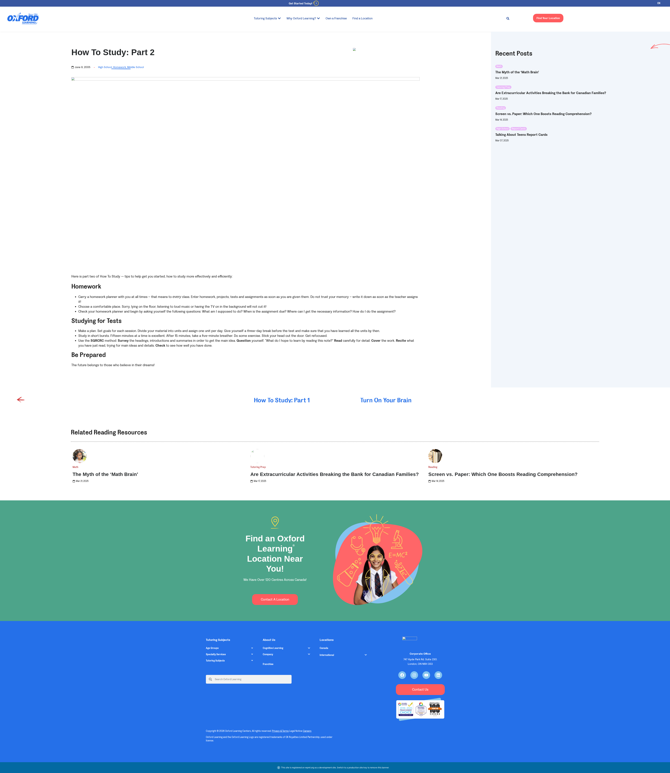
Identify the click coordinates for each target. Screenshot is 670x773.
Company (268, 654)
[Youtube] (426, 675)
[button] (508, 18)
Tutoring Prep (503, 87)
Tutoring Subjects (215, 660)
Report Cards (519, 128)
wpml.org (309, 767)
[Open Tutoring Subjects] (279, 18)
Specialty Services (216, 654)
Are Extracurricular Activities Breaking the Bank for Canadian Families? (334, 474)
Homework (119, 67)
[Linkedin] (438, 675)
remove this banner (379, 767)
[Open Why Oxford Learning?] (318, 18)
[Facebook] (402, 675)
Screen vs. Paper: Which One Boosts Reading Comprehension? (503, 474)
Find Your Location (548, 18)
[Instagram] (414, 675)
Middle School (135, 67)
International (327, 655)
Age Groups (212, 648)
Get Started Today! (300, 3)
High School (105, 67)
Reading (500, 108)
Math (499, 66)
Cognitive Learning (273, 648)
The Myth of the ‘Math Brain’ (105, 474)
